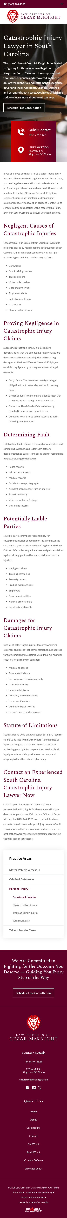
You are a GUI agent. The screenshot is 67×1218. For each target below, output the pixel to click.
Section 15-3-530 (43, 734)
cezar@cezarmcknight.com (33, 1079)
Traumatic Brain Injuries (26, 912)
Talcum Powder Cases (22, 930)
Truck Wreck (33, 1152)
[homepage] (33, 1039)
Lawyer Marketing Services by (33, 1202)
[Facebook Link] (28, 1087)
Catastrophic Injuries (24, 897)
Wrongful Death (21, 920)
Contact (33, 1135)
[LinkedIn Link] (34, 1087)
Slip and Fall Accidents (25, 905)
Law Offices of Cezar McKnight (36, 193)
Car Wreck (33, 1144)
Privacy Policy (45, 1192)
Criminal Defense (20, 879)
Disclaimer (30, 1192)
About (33, 1119)
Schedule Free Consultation (24, 107)
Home (33, 1111)
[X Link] (39, 1087)
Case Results (33, 1127)
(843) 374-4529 (17, 4)
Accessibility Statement (32, 1197)
